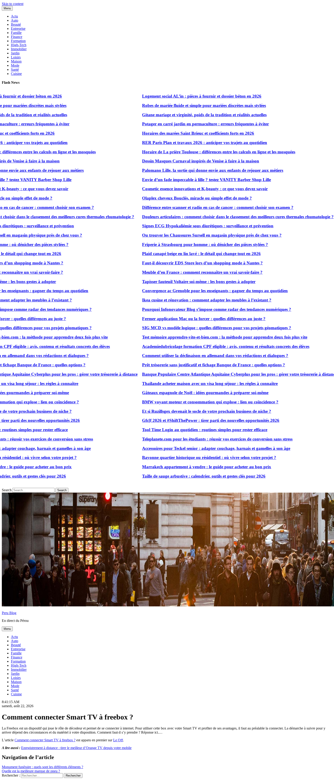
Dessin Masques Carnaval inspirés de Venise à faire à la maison (185, 161)
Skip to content (12, 4)
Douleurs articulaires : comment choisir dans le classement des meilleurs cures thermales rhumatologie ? (222, 216)
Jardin (15, 53)
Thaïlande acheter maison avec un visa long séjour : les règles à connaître (194, 383)
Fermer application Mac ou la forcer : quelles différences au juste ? (188, 318)
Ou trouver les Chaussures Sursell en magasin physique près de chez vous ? (196, 235)
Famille (16, 33)
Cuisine (16, 74)
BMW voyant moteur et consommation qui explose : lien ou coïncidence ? (195, 402)
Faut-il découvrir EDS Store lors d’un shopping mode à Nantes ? (187, 263)
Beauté (16, 24)
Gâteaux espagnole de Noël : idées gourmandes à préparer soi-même (190, 392)
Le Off (118, 740)
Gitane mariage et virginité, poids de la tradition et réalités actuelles (189, 114)
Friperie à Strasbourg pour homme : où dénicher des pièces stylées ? (190, 244)
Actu (14, 16)
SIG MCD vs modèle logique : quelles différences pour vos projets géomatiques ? (201, 327)
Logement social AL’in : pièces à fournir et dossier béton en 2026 (186, 96)
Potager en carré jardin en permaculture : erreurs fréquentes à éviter (190, 124)
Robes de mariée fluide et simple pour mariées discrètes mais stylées (189, 105)
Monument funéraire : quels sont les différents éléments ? (42, 767)
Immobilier (19, 49)
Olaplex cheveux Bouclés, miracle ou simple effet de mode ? (182, 198)
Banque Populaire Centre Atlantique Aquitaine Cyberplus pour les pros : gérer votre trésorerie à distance (224, 374)
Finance (16, 37)
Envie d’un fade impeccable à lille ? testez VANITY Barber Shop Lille (191, 179)
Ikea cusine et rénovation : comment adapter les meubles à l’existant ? (191, 300)
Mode (15, 65)
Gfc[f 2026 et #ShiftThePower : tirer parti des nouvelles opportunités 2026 (195, 420)
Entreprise (18, 28)
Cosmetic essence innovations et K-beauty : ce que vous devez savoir (189, 188)
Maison (16, 61)
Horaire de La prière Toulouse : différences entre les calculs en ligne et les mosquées (203, 151)
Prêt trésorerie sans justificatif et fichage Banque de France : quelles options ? (198, 364)
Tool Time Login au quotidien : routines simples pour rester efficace (189, 429)
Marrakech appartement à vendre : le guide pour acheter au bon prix (191, 466)
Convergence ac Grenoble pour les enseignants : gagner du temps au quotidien (199, 290)
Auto (14, 20)
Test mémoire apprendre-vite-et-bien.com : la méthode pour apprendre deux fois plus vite (209, 337)
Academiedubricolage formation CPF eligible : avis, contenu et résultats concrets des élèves (210, 346)
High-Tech (18, 45)
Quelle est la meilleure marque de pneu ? (31, 771)
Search (7, 490)
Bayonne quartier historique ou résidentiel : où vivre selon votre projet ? (194, 457)
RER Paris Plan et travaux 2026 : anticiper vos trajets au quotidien (189, 142)
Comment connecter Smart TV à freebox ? (45, 740)
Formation (18, 41)
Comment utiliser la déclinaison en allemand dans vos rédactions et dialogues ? (200, 355)
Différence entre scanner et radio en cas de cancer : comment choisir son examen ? (202, 207)
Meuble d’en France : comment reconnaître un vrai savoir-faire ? (187, 272)
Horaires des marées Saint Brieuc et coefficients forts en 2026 (183, 133)
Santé (15, 69)
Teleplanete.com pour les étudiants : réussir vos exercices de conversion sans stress (202, 439)
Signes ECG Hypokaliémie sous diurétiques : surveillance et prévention (192, 225)
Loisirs (16, 57)
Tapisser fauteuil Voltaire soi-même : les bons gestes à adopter (183, 281)
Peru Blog (9, 613)
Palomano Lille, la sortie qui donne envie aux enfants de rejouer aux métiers (197, 170)
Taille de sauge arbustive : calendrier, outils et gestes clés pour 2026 (188, 476)
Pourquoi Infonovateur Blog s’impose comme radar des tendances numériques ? (201, 309)
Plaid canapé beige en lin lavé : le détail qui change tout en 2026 (186, 253)
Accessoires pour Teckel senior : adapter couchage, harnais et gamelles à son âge (201, 448)
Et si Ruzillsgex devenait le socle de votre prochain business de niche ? (191, 411)
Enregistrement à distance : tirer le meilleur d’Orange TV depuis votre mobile (76, 748)
